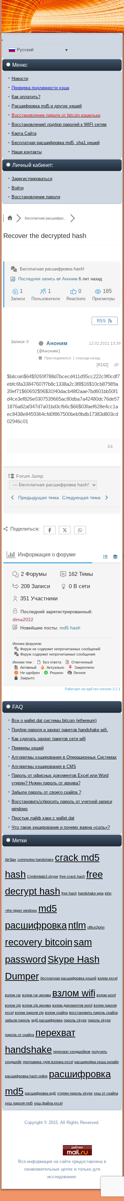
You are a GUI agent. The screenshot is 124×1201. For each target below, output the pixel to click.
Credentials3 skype (42, 876)
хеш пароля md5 (19, 1103)
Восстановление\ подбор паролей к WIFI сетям (59, 124)
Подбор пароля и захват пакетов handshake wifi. (60, 729)
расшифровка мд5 (40, 1093)
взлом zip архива (36, 1005)
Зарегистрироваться (32, 178)
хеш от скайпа (106, 1093)
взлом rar (13, 995)
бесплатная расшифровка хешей (68, 978)
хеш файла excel (48, 1103)
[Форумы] (10, 218)
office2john (95, 927)
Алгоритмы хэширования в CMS (44, 766)
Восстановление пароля (36, 196)
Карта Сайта (24, 133)
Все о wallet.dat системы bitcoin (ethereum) (54, 720)
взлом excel (107, 978)
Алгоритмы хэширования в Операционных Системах (64, 757)
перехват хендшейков (71, 1052)
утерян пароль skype (75, 1093)
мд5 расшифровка (46, 1020)
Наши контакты (27, 151)
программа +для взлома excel (48, 1062)
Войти (17, 187)
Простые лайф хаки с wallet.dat (43, 818)
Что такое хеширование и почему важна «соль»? (61, 827)
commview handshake (36, 859)
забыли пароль (17, 1020)
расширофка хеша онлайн (96, 1062)
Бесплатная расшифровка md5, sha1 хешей (56, 142)
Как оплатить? (26, 96)
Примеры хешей (28, 747)
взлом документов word (72, 1005)
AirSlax (10, 859)
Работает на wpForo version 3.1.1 (92, 689)
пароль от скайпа (19, 1035)
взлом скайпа (56, 1013)
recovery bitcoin (38, 942)
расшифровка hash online (26, 1076)
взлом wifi (73, 992)
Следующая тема (82, 497)
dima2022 (23, 619)
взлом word (106, 995)
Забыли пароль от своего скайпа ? (46, 792)
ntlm (77, 925)
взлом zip (13, 1005)
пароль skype (99, 1020)
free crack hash (72, 876)
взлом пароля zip (29, 1013)
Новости (20, 78)
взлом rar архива (36, 995)
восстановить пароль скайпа (93, 1013)
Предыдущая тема (37, 497)
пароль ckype (75, 1020)
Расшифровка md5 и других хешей (47, 105)
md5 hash (70, 627)
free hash (69, 893)
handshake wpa (90, 893)
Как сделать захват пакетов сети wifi (49, 738)
